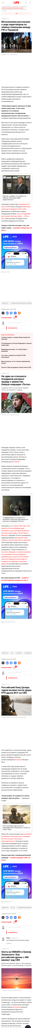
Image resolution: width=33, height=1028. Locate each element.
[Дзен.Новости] (3, 313)
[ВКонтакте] (15, 313)
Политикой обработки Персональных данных (12, 8)
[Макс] (7, 313)
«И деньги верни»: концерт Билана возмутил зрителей (15, 338)
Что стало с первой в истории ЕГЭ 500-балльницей (13, 356)
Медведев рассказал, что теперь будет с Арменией (14, 350)
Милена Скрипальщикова (9, 621)
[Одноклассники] (19, 313)
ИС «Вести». (16, 462)
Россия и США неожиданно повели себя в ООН (16, 367)
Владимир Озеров (7, 901)
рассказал (17, 760)
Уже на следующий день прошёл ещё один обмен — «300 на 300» (15, 216)
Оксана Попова (6, 272)
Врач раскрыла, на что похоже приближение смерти (15, 362)
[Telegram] (11, 313)
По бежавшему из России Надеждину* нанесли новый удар (16, 344)
